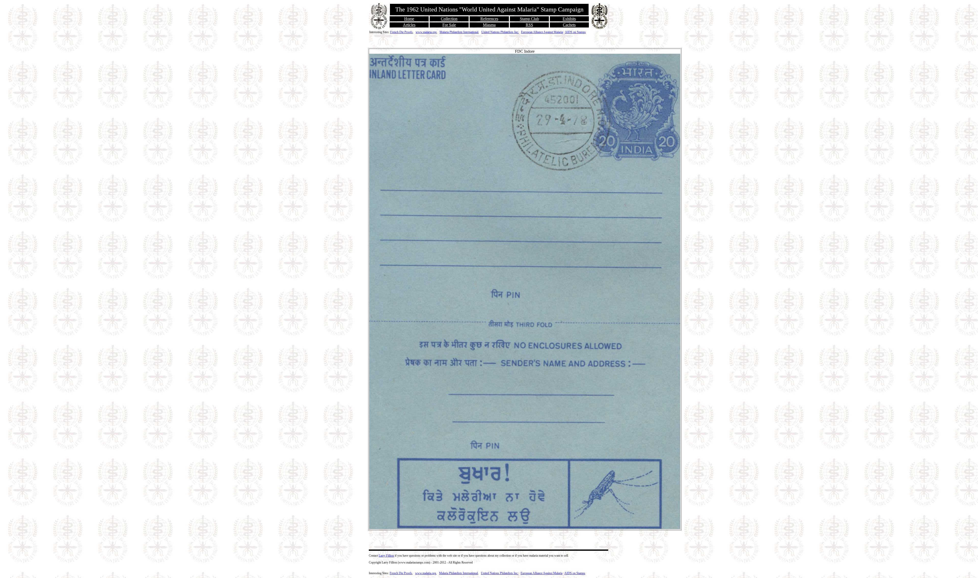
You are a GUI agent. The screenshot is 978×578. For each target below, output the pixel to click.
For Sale (449, 25)
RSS (529, 25)
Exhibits (569, 19)
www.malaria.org (426, 32)
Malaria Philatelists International (459, 32)
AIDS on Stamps (575, 32)
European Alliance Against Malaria (542, 32)
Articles (409, 25)
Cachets (569, 25)
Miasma (489, 25)
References (489, 19)
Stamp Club (529, 19)
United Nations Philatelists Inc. (500, 32)
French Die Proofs (401, 32)
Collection (449, 19)
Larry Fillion (386, 555)
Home (409, 19)
